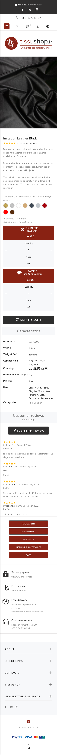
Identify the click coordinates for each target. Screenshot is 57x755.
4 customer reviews (27, 143)
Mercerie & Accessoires (28, 547)
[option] (28, 92)
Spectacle (28, 539)
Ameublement (28, 531)
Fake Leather (35, 402)
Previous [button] (3, 92)
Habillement (28, 524)
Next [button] (54, 92)
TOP (28, 748)
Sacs (28, 555)
